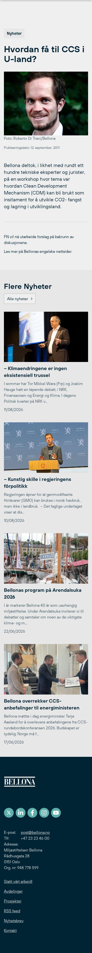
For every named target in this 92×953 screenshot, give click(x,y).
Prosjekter (12, 901)
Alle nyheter (17, 298)
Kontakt (10, 930)
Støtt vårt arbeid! (18, 881)
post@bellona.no (35, 832)
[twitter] (9, 813)
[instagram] (44, 813)
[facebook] (32, 813)
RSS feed (12, 911)
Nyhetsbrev (14, 920)
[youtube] (56, 813)
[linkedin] (21, 813)
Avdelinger (13, 891)
